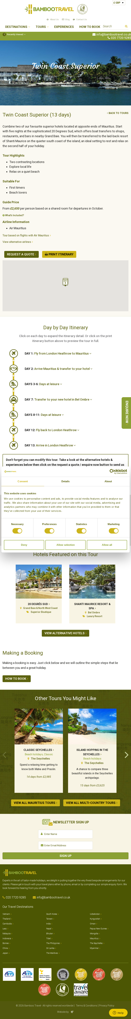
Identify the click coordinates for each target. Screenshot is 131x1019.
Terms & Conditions (86, 1005)
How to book (15, 678)
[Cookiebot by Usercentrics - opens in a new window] (112, 471)
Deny (24, 544)
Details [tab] (65, 481)
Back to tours (118, 113)
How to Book (89, 27)
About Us (54, 19)
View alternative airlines (17, 242)
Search (126, 27)
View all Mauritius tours (34, 803)
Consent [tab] (23, 481)
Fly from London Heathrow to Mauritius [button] (57, 353)
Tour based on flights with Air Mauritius (26, 235)
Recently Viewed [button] (13, 34)
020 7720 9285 (121, 37)
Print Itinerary (61, 254)
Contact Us (81, 19)
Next (126, 754)
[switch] (49, 531)
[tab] (76, 353)
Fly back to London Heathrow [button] (51, 430)
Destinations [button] (16, 27)
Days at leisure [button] (42, 384)
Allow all (107, 544)
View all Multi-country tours (90, 803)
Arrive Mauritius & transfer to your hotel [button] (57, 369)
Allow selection (65, 544)
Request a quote (20, 254)
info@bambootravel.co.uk (113, 34)
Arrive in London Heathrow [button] (49, 445)
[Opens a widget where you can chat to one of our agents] (118, 1013)
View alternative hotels (65, 633)
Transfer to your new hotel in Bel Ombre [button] (57, 399)
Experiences (64, 27)
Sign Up (65, 856)
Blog (67, 19)
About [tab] (108, 481)
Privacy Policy (106, 1005)
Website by (65, 1012)
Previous (4, 754)
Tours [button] (41, 27)
